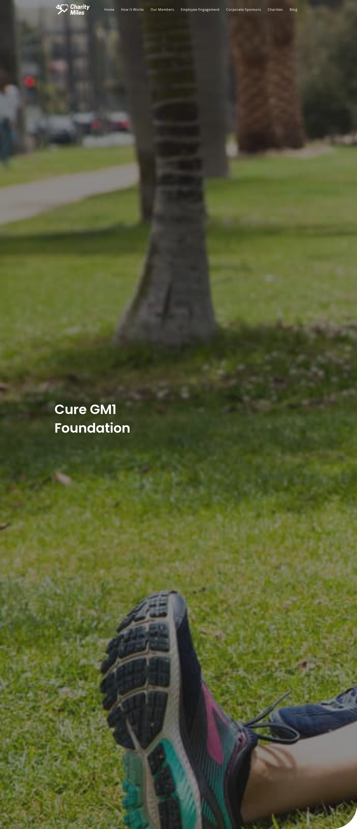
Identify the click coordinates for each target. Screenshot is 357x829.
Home (109, 9)
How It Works (132, 9)
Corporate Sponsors (243, 9)
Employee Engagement (200, 9)
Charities (275, 9)
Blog (294, 9)
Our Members (162, 9)
